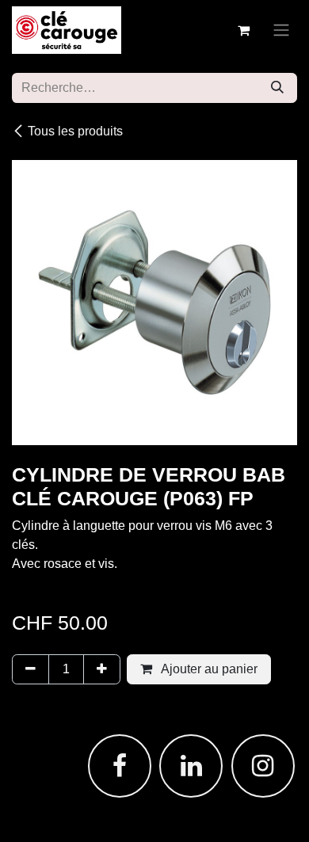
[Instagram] (263, 766)
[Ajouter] (101, 669)
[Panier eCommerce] (243, 30)
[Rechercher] (277, 88)
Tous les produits (75, 131)
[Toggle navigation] (281, 30)
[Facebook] (119, 766)
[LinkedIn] (191, 766)
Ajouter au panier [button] (208, 669)
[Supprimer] (30, 669)
